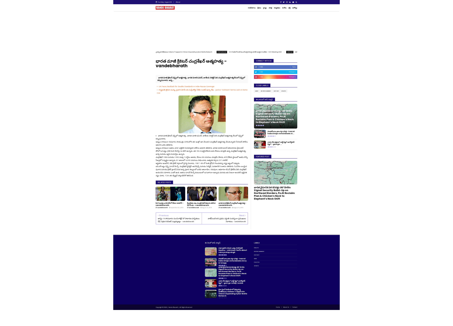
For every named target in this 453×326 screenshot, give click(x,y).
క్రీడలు (259, 8)
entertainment (266, 91)
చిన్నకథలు (277, 8)
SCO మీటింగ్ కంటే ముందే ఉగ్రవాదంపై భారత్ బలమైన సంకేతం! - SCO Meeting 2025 (222, 52)
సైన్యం (265, 8)
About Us (286, 307)
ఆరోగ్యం (294, 8)
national (256, 52)
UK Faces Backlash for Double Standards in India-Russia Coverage (186, 86)
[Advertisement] (226, 28)
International (188, 52)
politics (256, 262)
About (178, 2)
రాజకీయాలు (252, 8)
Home (278, 307)
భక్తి (289, 8)
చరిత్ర (270, 8)
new (255, 258)
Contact (294, 307)
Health (256, 248)
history (276, 91)
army (256, 91)
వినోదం (284, 8)
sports (283, 91)
